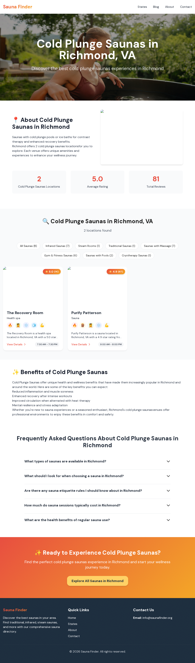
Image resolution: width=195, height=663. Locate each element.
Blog (156, 7)
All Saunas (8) (28, 246)
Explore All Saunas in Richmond (98, 581)
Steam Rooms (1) (89, 246)
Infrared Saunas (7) (58, 246)
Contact (186, 7)
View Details (14, 344)
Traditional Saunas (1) (122, 246)
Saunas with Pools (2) (99, 255)
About (169, 7)
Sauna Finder (17, 7)
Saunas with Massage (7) (159, 246)
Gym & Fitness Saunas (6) (60, 255)
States (142, 7)
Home (72, 618)
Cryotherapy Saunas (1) (136, 255)
